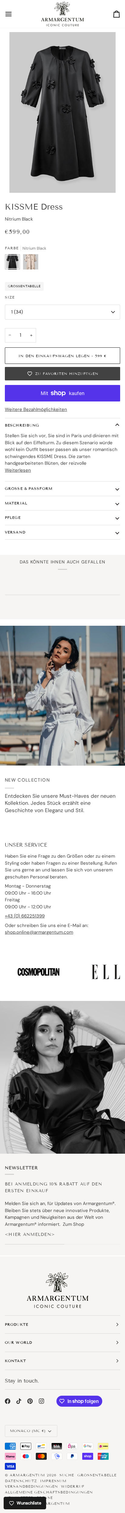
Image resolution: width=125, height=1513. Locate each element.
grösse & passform (28, 488)
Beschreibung (22, 425)
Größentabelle (24, 286)
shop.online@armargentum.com (39, 932)
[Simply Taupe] (30, 263)
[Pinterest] (30, 1401)
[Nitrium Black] (14, 263)
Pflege (13, 517)
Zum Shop (73, 1224)
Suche (66, 1475)
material (16, 503)
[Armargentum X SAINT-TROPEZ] (62, 696)
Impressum (53, 1480)
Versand (15, 532)
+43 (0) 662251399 (25, 916)
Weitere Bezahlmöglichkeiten (36, 409)
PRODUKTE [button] (16, 1324)
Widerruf (72, 1486)
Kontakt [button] (15, 1360)
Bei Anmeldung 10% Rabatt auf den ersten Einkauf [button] (53, 1187)
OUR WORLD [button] (18, 1342)
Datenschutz (21, 1480)
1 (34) (17, 312)
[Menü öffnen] (14, 14)
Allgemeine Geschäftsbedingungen (49, 1492)
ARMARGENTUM (27, 1475)
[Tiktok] (18, 1401)
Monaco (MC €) (28, 1430)
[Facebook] (7, 1401)
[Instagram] (41, 1401)
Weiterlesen (18, 470)
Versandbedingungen (31, 1486)
